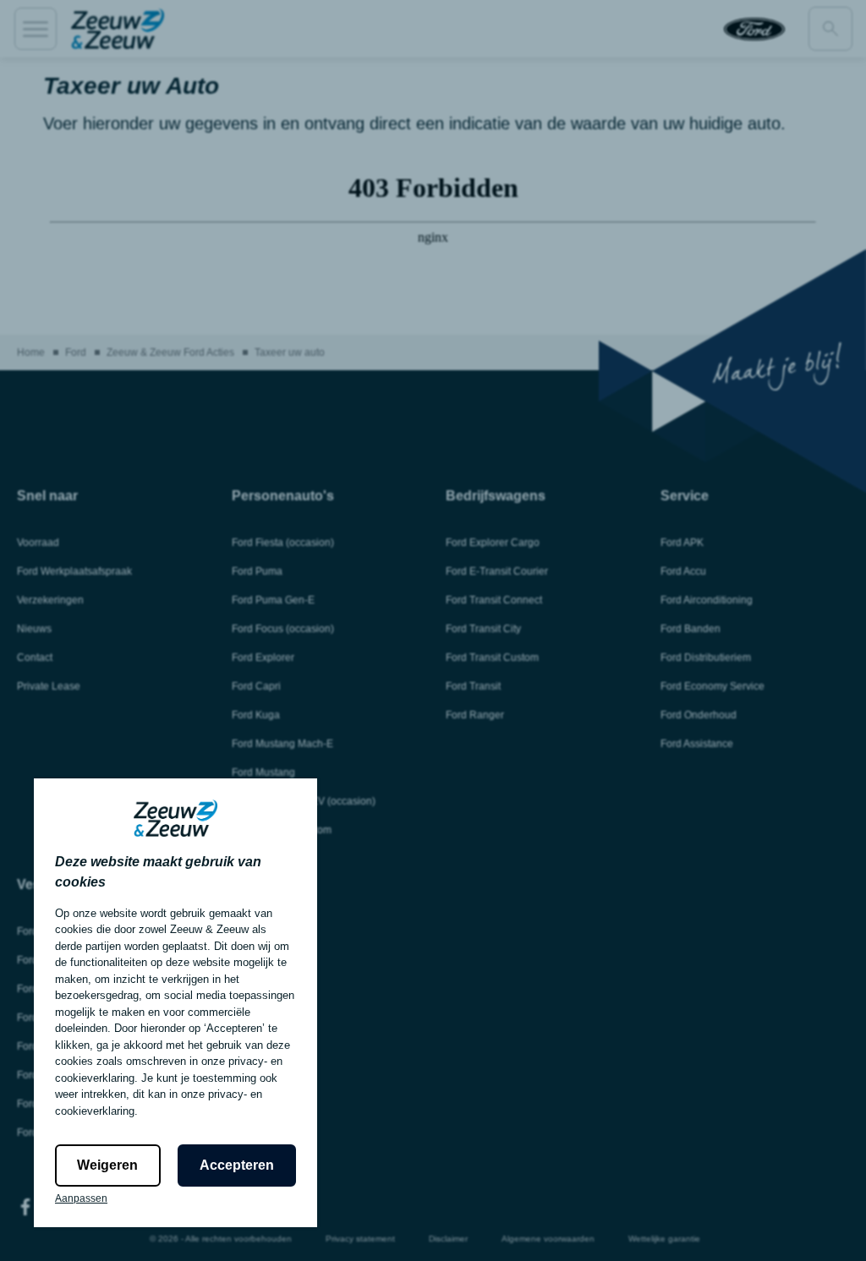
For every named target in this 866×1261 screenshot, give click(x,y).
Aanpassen (81, 1198)
